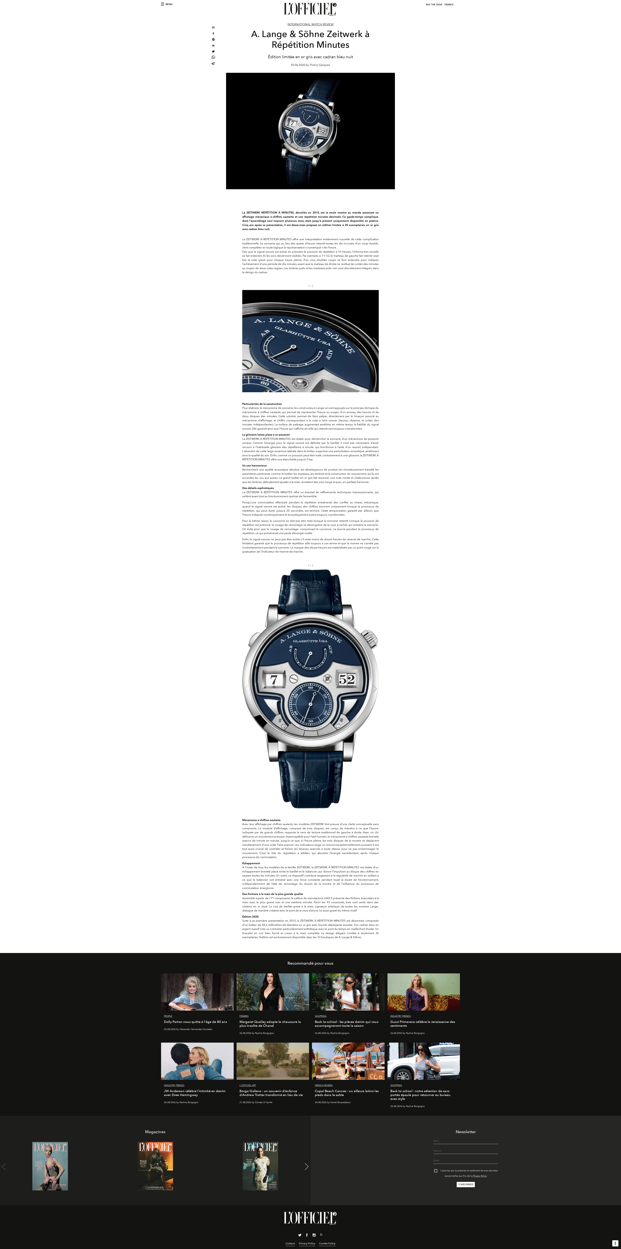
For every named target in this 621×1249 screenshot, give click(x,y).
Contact (290, 1243)
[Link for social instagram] (314, 1235)
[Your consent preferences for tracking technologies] (615, 1243)
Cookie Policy (327, 1243)
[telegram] (213, 64)
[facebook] (213, 34)
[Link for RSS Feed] (321, 1235)
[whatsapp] (213, 58)
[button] (375, 341)
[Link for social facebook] (307, 1235)
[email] (213, 28)
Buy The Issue (434, 4)
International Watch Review (311, 24)
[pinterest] (213, 40)
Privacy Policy (480, 1176)
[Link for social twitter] (299, 1235)
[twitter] (213, 52)
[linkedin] (213, 46)
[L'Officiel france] (310, 9)
